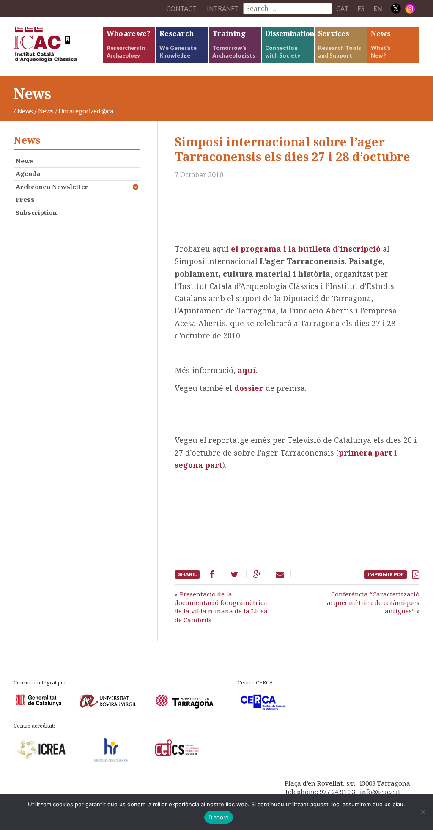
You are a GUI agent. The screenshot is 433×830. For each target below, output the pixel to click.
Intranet (223, 8)
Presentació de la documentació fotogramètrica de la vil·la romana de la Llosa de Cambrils (221, 607)
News (25, 111)
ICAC (58, 46)
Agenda (28, 173)
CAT (342, 8)
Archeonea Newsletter (52, 186)
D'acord (218, 817)
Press (25, 199)
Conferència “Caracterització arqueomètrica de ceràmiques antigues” (373, 603)
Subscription (36, 212)
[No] (422, 812)
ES (360, 8)
